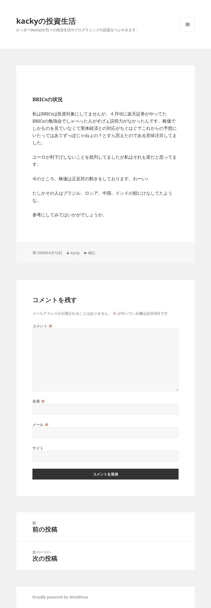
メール (40, 424)
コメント (42, 325)
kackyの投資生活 (46, 21)
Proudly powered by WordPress (60, 597)
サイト (38, 448)
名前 (38, 401)
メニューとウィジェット (187, 31)
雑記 (91, 252)
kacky (75, 252)
